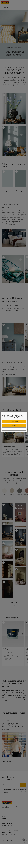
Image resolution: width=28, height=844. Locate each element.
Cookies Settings (14, 429)
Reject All (14, 425)
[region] (14, 422)
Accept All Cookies (14, 421)
